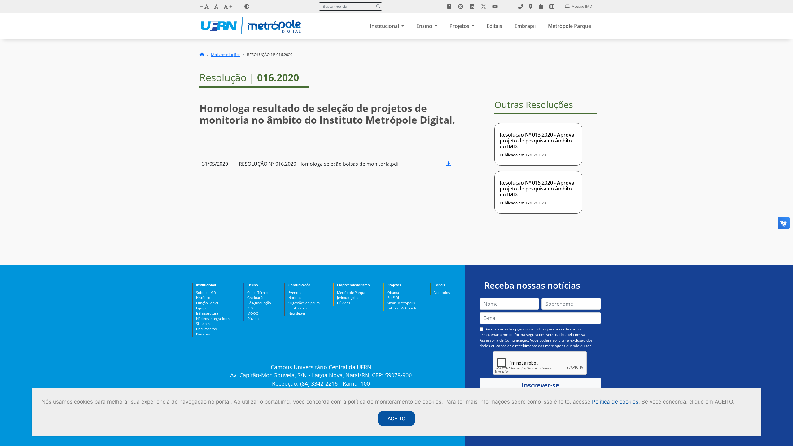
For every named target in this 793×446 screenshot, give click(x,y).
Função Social (207, 302)
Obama (393, 292)
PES (250, 308)
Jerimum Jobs (347, 297)
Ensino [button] (424, 26)
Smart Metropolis (401, 302)
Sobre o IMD (206, 292)
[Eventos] (541, 6)
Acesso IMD (581, 6)
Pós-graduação (259, 302)
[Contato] (521, 6)
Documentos (206, 328)
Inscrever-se (540, 385)
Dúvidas (253, 318)
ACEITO (396, 418)
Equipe (201, 308)
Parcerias (203, 334)
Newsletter (296, 313)
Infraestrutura (207, 313)
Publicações (297, 308)
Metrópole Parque (569, 26)
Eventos (294, 292)
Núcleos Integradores (213, 318)
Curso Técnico (258, 292)
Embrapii (525, 26)
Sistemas (203, 323)
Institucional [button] (385, 26)
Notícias (294, 297)
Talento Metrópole (402, 308)
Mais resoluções (225, 54)
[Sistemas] (551, 6)
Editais (494, 26)
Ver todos (442, 292)
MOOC (252, 313)
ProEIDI (393, 297)
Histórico (203, 297)
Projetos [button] (460, 26)
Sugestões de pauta (304, 302)
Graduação (256, 297)
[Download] (448, 163)
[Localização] (530, 6)
